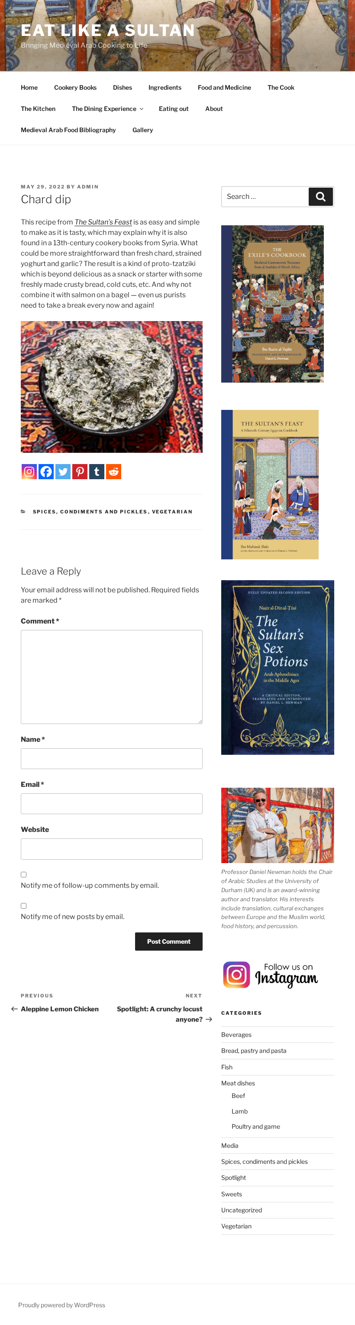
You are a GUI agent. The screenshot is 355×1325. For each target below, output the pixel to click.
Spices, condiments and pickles (90, 512)
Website (35, 829)
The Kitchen (38, 108)
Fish (226, 1067)
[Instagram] (29, 471)
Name (33, 739)
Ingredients (164, 87)
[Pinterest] (79, 471)
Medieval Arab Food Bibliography (68, 129)
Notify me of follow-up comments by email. (90, 885)
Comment (40, 621)
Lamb (240, 1111)
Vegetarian (172, 512)
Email (32, 784)
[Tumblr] (96, 471)
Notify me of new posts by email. (72, 917)
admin (88, 187)
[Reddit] (113, 471)
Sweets (231, 1194)
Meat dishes (238, 1083)
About (214, 108)
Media (230, 1145)
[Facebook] (46, 471)
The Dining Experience (104, 108)
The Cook (281, 87)
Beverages (236, 1034)
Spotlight (233, 1177)
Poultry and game (256, 1126)
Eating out (174, 108)
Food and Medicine (224, 87)
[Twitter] (63, 471)
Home (29, 87)
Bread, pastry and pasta (254, 1050)
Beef (238, 1095)
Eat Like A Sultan (108, 30)
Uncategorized (241, 1210)
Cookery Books (75, 87)
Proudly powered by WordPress (61, 1305)
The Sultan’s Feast (103, 222)
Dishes (122, 87)
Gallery (142, 129)
